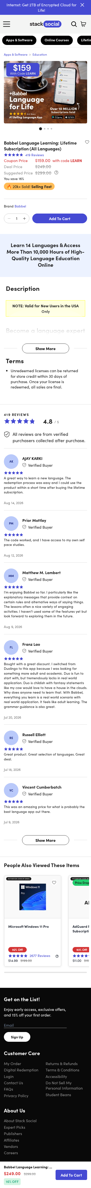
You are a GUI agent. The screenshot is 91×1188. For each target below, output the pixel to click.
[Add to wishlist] (87, 142)
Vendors (11, 1146)
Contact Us (13, 1082)
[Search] (74, 24)
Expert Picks (14, 1127)
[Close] (82, 5)
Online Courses (57, 39)
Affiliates (11, 1140)
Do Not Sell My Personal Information (64, 1085)
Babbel (20, 206)
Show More (45, 348)
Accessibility (56, 1076)
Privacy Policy (16, 1095)
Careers (11, 1152)
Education (40, 54)
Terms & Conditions (62, 1069)
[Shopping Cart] (83, 24)
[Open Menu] (8, 24)
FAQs (8, 1089)
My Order (12, 1063)
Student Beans (58, 1094)
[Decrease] (9, 219)
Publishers (13, 1133)
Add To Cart (59, 218)
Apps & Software (19, 39)
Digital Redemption (21, 1069)
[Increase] (24, 219)
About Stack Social (20, 1120)
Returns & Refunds (62, 1063)
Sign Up (17, 1036)
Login (9, 1076)
